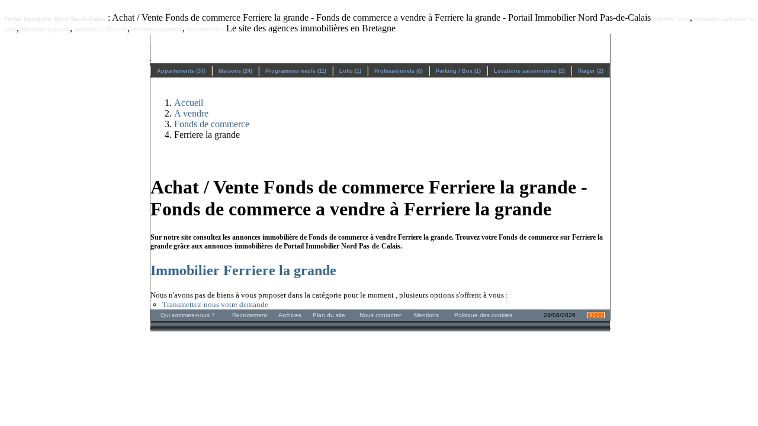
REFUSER (339, 397)
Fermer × (724, 288)
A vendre (191, 113)
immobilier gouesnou (157, 30)
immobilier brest (670, 19)
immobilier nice (205, 30)
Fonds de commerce (211, 124)
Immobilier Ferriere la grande (243, 270)
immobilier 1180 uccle (101, 30)
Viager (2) (590, 71)
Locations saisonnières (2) (529, 71)
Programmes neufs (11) (295, 71)
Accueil (188, 103)
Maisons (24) (235, 71)
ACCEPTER (416, 397)
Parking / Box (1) (458, 71)
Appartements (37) (181, 71)
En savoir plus (59, 371)
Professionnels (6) (398, 71)
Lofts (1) (350, 71)
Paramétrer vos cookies (128, 371)
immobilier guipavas (45, 30)
